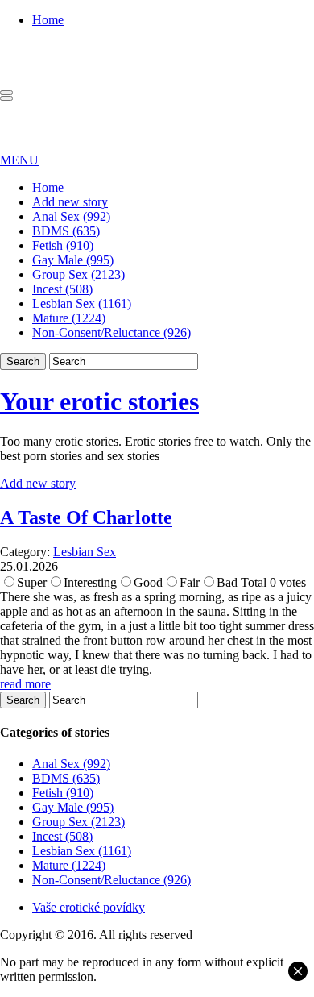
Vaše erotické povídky (88, 907)
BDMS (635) (66, 231)
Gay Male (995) (73, 260)
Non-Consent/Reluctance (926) (111, 332)
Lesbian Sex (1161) (81, 303)
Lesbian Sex (84, 552)
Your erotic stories (99, 401)
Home (48, 20)
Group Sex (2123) (78, 274)
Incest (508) (62, 289)
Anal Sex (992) (71, 216)
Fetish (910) (62, 245)
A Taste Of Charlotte (86, 517)
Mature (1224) (68, 318)
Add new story (70, 202)
